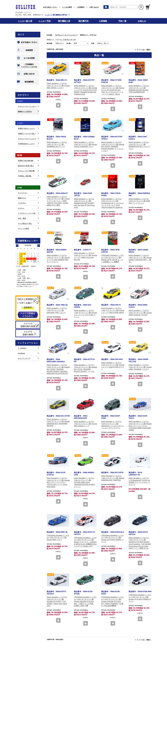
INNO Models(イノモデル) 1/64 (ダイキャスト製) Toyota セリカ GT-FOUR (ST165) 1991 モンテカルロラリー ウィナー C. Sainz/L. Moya (112, 89)
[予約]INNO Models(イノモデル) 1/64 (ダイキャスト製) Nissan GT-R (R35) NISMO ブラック (112, 538)
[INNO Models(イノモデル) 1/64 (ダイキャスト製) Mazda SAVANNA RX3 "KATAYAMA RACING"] (58, 404)
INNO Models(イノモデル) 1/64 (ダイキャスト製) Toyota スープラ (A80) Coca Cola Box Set (85, 256)
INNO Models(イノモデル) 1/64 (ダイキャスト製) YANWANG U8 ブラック (57, 144)
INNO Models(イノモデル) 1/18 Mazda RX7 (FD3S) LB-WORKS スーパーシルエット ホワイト (139, 481)
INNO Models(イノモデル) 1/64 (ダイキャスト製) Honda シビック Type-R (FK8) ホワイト (112, 365)
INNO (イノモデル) (25, 111)
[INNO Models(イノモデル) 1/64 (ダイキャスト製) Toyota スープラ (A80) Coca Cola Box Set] (85, 238)
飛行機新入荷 (64, 21)
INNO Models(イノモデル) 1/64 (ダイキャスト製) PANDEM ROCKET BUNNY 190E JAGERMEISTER (139, 88)
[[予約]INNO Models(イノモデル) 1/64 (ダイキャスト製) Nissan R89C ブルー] (58, 520)
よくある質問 (67, 7)
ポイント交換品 (23, 228)
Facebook (21, 353)
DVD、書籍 (22, 218)
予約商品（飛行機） (25, 176)
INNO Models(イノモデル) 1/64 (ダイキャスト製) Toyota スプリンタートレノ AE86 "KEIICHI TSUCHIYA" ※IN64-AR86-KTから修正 (58, 200)
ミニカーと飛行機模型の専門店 (56, 15)
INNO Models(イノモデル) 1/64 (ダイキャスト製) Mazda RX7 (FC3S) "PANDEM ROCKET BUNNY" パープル (85, 368)
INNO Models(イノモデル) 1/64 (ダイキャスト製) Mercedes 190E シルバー (57, 310)
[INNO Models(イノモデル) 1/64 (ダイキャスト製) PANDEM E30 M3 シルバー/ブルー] (140, 125)
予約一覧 (122, 21)
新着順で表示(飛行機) (25, 160)
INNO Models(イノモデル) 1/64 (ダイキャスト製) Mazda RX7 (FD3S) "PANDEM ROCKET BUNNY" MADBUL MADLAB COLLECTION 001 (58, 369)
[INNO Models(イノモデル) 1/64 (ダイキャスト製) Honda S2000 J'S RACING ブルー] (85, 125)
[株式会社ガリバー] (25, 7)
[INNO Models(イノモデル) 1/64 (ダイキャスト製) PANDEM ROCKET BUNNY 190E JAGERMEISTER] (140, 68)
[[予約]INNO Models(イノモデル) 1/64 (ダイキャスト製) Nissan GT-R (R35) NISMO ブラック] (112, 520)
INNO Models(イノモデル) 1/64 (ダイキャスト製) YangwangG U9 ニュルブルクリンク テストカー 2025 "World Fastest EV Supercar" (112, 203)
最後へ (148, 49)
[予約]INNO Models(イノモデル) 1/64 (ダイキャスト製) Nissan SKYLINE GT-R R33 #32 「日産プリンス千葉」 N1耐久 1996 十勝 (85, 601)
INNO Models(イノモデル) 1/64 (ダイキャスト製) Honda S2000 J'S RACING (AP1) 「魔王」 (140, 258)
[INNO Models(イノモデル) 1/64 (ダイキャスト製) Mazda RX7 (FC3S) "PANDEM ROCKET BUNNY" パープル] (85, 347)
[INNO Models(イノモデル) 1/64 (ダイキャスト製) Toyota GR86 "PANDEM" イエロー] (140, 347)
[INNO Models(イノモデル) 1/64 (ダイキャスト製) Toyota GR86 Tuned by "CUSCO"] (140, 293)
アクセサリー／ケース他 (26, 213)
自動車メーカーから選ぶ (26, 133)
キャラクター (22, 193)
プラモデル (22, 203)
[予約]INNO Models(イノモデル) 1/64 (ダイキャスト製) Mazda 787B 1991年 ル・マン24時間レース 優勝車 (112, 258)
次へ (144, 49)
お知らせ (142, 21)
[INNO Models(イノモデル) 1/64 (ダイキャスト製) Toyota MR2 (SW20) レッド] (85, 404)
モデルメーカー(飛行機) (26, 171)
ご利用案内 (81, 7)
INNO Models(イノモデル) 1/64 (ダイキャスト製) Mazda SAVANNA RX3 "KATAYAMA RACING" (58, 422)
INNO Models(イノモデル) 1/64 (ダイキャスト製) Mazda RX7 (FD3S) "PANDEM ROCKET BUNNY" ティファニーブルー (112, 146)
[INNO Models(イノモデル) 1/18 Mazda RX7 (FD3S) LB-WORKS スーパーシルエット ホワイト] (140, 461)
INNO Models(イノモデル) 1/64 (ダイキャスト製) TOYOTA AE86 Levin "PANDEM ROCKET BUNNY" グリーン (84, 482)
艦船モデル (22, 198)
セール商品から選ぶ (25, 223)
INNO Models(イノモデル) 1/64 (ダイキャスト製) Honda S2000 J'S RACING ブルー (85, 144)
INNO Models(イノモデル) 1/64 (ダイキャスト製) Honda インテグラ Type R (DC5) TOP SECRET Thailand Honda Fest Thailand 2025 (85, 89)
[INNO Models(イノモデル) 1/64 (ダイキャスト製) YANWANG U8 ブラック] (58, 125)
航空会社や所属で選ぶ (26, 166)
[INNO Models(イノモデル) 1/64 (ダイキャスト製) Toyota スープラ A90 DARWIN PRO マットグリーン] (58, 238)
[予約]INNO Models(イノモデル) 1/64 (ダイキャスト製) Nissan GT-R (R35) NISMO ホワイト (140, 598)
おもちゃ (21, 208)
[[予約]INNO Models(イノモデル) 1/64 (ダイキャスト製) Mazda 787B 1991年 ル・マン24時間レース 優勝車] (112, 238)
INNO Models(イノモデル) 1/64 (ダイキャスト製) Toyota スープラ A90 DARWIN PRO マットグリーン (58, 258)
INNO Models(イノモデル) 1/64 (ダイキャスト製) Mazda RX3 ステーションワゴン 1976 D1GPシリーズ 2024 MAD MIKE (58, 482)
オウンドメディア (24, 358)
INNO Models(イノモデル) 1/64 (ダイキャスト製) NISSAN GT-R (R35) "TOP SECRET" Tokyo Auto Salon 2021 (57, 601)
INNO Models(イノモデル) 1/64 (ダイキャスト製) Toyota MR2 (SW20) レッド (85, 423)
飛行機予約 (83, 21)
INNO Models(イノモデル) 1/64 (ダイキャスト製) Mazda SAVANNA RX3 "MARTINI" (112, 478)
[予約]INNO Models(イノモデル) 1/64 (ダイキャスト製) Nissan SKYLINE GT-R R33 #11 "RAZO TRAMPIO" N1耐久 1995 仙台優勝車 (112, 601)
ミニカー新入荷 (25, 21)
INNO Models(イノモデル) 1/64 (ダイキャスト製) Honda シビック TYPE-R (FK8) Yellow (112, 310)
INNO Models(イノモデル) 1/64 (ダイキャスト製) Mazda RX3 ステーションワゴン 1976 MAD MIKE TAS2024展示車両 (140, 425)
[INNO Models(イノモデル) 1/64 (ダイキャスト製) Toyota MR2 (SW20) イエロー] (58, 68)
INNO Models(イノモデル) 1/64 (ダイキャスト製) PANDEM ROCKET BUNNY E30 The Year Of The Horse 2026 (84, 203)
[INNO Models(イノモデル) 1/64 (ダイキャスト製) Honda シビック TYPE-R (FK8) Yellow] (112, 293)
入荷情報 (103, 21)
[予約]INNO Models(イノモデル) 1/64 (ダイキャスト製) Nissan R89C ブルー (58, 537)
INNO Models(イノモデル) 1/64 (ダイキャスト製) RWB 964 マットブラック (139, 201)
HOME (49, 35)
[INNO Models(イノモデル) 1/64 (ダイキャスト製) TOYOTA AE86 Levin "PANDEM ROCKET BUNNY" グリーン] (85, 461)
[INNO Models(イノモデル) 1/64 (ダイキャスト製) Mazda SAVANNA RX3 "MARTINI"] (112, 461)
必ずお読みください (50, 7)
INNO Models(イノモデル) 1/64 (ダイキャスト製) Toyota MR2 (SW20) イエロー (58, 85)
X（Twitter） (22, 348)
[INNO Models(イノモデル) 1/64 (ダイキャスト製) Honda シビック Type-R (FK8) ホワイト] (112, 347)
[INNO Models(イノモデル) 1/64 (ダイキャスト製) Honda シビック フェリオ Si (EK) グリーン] (85, 293)
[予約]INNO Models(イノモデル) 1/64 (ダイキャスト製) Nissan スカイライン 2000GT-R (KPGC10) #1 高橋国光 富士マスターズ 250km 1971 (85, 541)
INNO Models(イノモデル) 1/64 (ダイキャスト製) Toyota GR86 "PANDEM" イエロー (140, 367)
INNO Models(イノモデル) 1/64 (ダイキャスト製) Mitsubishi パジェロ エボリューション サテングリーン (112, 424)
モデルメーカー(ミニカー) (66, 35)
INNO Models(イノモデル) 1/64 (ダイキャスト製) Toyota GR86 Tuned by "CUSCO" (140, 312)
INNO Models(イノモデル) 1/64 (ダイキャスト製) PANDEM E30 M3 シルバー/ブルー (139, 145)
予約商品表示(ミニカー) (26, 144)
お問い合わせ (94, 7)
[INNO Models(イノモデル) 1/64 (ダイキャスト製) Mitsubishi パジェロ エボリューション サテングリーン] (112, 404)
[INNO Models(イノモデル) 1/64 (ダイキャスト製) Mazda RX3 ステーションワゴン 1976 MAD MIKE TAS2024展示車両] (140, 404)
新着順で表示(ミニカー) (26, 128)
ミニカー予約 (44, 21)
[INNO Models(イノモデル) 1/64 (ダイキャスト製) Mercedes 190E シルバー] (58, 293)
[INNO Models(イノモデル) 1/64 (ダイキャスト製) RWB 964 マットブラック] (140, 181)
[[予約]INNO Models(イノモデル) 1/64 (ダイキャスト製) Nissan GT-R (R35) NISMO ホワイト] (140, 580)
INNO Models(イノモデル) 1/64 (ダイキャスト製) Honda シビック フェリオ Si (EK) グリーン (85, 313)
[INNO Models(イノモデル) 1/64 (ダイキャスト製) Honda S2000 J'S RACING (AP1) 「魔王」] (140, 238)
